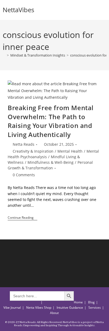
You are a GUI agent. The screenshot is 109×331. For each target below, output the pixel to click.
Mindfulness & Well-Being (51, 162)
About (54, 313)
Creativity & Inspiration (33, 151)
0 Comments (24, 174)
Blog (91, 302)
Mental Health (70, 151)
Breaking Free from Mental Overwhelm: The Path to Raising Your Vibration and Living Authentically (51, 121)
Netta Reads (23, 144)
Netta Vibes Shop (38, 307)
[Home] (4, 55)
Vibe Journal (12, 307)
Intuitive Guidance (70, 307)
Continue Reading (22, 218)
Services (94, 307)
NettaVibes (18, 9)
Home (78, 302)
